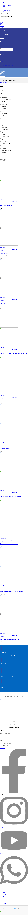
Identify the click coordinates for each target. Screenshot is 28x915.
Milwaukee (4, 113)
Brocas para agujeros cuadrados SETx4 (11, 496)
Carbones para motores (7, 99)
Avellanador (4, 127)
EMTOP (4, 106)
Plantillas (5, 6)
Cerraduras (4, 132)
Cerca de (2, 83)
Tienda (5, 32)
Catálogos (6, 36)
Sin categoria (5, 95)
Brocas (3, 131)
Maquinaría (5, 2)
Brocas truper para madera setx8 (9, 544)
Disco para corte (5, 102)
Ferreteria (4, 108)
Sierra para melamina (6, 150)
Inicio (4, 30)
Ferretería (5, 9)
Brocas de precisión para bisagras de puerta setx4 (13, 353)
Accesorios (5, 4)
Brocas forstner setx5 (6, 401)
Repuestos (5, 11)
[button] (1, 22)
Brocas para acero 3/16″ (7, 448)
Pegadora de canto (6, 143)
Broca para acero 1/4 (6, 205)
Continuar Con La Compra (8, 20)
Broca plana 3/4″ (5, 253)
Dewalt (1, 72)
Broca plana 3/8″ (5, 303)
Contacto (6, 34)
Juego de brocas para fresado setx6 (10, 639)
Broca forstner (5, 129)
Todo (3, 120)
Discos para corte (6, 10)
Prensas (4, 7)
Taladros (4, 152)
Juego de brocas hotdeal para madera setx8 (12, 591)
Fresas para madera (7, 5)
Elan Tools (4, 104)
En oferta (4, 90)
